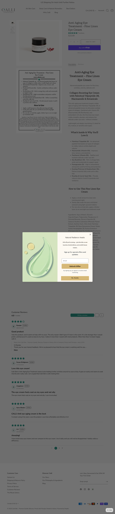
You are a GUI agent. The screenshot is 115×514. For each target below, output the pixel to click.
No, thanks (75, 278)
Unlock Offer (75, 266)
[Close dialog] (90, 234)
